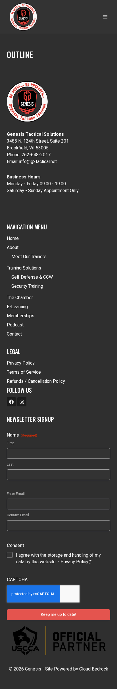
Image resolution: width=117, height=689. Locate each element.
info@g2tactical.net (38, 161)
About (12, 247)
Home (13, 238)
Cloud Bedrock (93, 669)
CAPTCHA (17, 580)
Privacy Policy (21, 363)
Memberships (20, 315)
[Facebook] (11, 401)
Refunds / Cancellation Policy (36, 381)
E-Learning (17, 306)
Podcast (15, 325)
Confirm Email (18, 515)
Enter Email (16, 493)
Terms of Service (24, 372)
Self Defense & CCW (32, 277)
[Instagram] (21, 401)
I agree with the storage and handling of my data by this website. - (58, 558)
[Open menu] (105, 16)
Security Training (27, 286)
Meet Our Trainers (29, 256)
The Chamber (20, 297)
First (10, 443)
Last (10, 464)
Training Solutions (24, 268)
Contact (14, 334)
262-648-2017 (36, 154)
